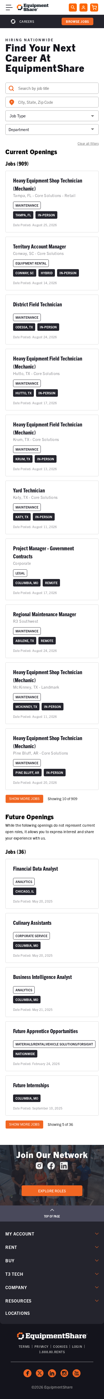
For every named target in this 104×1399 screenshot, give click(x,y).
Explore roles (52, 1190)
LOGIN (77, 1346)
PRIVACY (41, 1346)
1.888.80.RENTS (52, 1352)
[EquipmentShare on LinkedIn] (64, 1168)
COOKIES (60, 1346)
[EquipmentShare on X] (40, 1373)
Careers (26, 21)
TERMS (24, 1346)
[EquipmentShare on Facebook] (51, 1167)
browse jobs (77, 21)
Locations (17, 1313)
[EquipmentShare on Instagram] (39, 1167)
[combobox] (52, 102)
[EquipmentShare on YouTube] (77, 1373)
